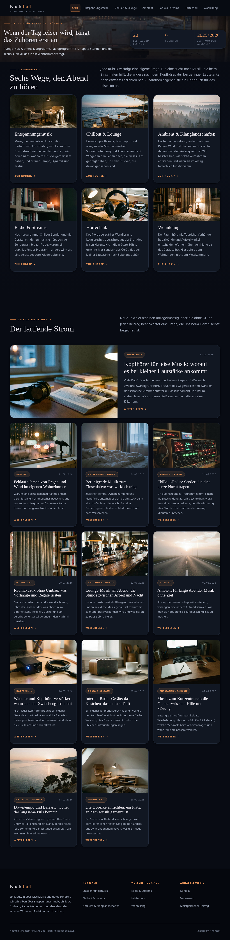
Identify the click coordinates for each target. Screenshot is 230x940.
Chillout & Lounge (126, 8)
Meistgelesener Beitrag (194, 905)
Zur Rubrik (23, 175)
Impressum (187, 898)
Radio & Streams (169, 8)
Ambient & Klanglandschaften (186, 134)
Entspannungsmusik (96, 8)
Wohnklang (211, 8)
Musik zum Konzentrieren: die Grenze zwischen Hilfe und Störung (182, 703)
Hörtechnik (191, 8)
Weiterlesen (133, 409)
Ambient (147, 8)
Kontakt (185, 890)
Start (75, 8)
